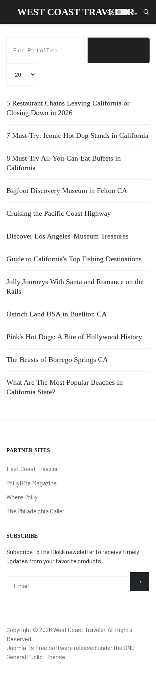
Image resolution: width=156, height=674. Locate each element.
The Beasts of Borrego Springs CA (57, 360)
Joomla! (17, 647)
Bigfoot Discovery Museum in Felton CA (66, 191)
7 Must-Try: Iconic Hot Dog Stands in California (77, 135)
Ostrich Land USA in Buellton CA (56, 314)
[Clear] (134, 50)
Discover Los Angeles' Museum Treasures (67, 236)
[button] (9, 12)
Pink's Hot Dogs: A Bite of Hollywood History (74, 337)
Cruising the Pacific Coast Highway (58, 213)
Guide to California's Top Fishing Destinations (74, 259)
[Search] (103, 50)
